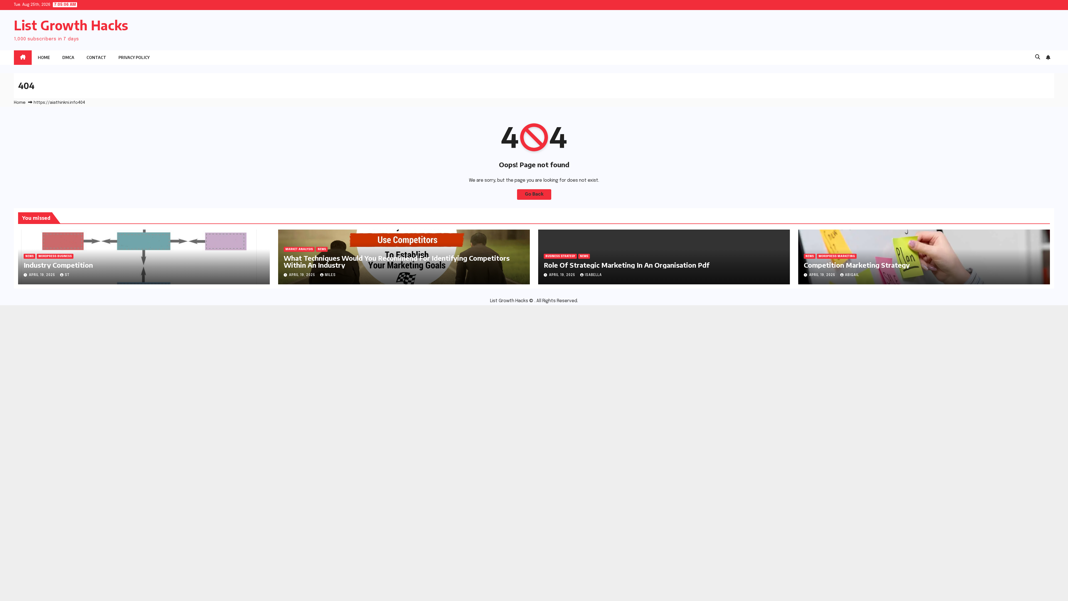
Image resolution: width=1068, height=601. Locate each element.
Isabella (593, 275)
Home (44, 57)
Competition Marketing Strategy (857, 265)
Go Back (534, 194)
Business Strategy (560, 256)
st (67, 275)
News (29, 256)
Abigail (852, 275)
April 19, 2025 (42, 275)
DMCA (68, 57)
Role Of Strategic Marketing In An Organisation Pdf (626, 265)
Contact (96, 57)
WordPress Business (55, 256)
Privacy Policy (134, 57)
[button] (1037, 57)
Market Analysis (299, 249)
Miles (330, 275)
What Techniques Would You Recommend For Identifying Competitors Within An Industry (397, 261)
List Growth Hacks (71, 25)
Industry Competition (58, 265)
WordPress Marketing (837, 256)
